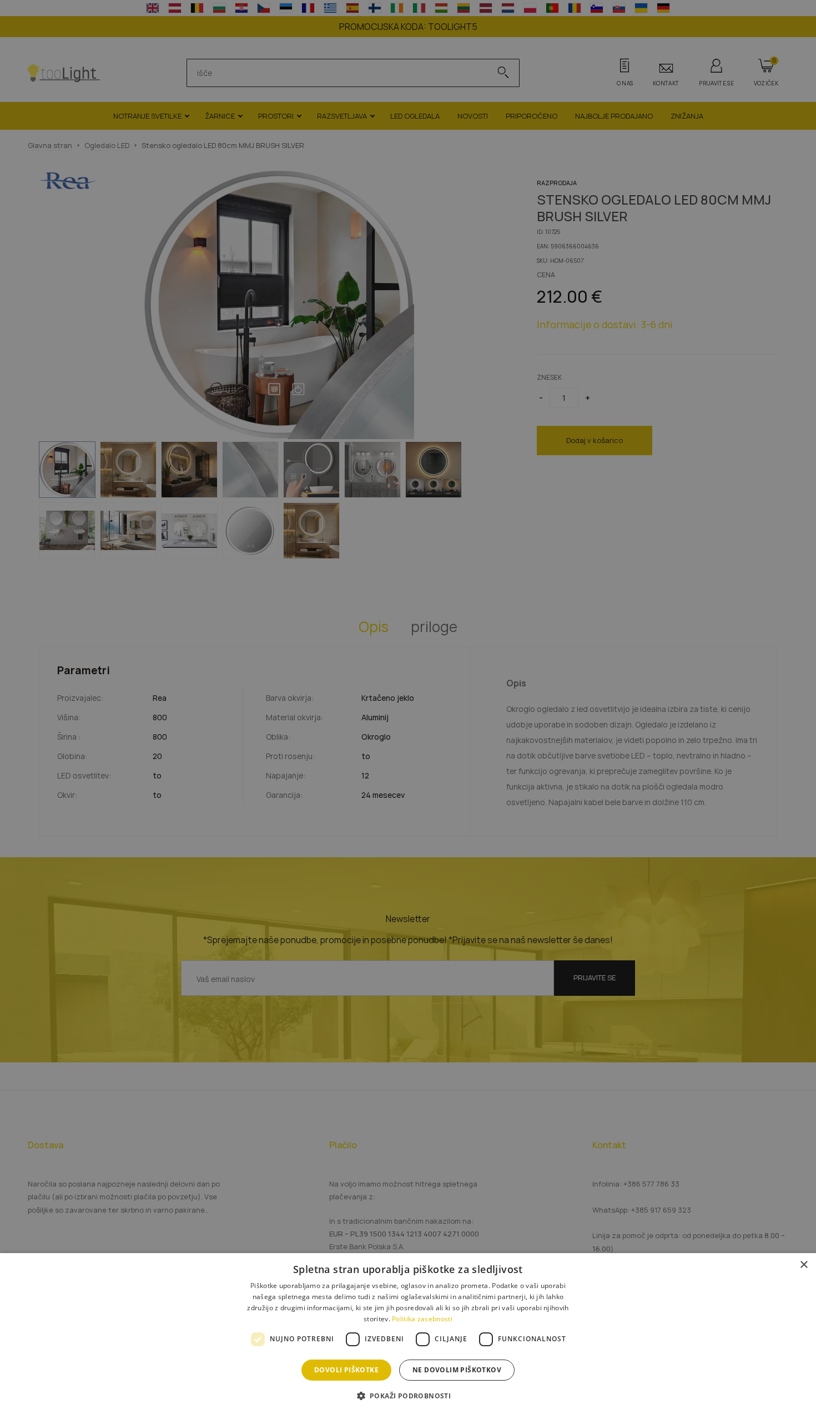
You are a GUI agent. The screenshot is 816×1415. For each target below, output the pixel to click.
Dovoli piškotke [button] (346, 1370)
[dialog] (408, 1334)
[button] (408, 1395)
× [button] (803, 1265)
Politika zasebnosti (422, 1319)
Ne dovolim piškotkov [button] (456, 1370)
